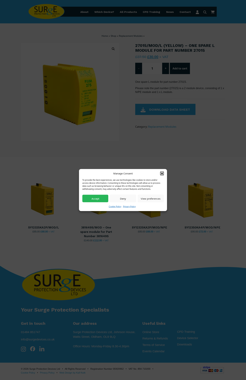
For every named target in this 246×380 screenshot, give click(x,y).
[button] (162, 173)
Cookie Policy (115, 206)
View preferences (150, 198)
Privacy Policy (129, 206)
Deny (123, 198)
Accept (95, 198)
